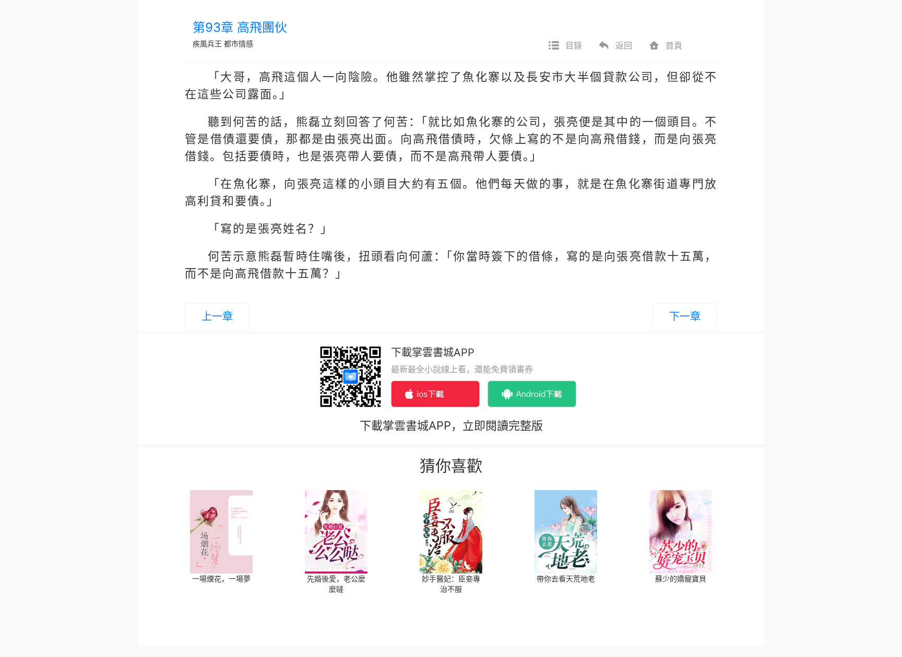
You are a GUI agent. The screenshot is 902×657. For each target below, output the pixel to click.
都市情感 (238, 43)
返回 (623, 45)
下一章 (685, 316)
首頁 (674, 45)
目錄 (573, 45)
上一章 (217, 316)
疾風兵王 (207, 43)
